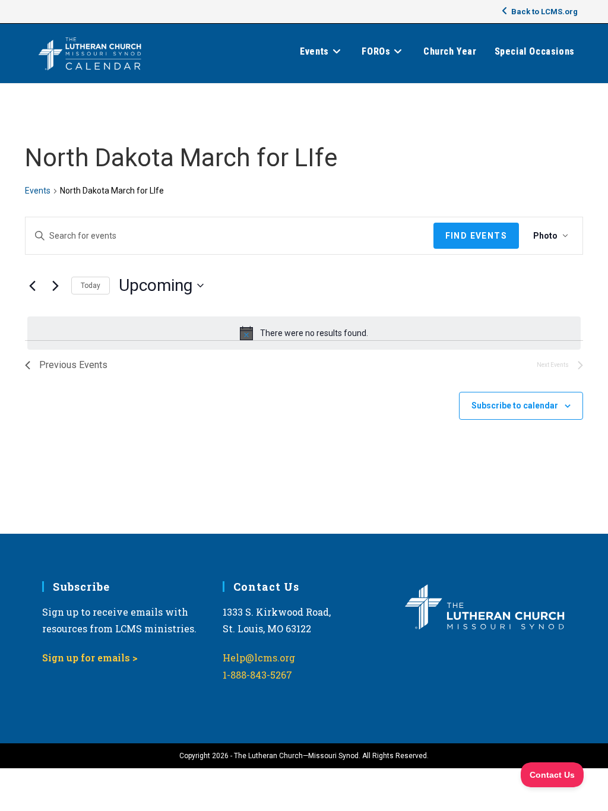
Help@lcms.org (259, 657)
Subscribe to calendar (514, 405)
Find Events (476, 235)
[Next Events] (55, 285)
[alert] (304, 333)
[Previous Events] (32, 285)
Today (90, 285)
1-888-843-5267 (257, 675)
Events (37, 190)
